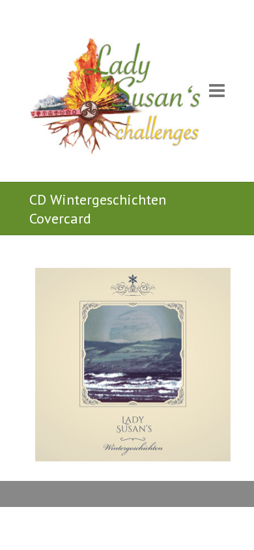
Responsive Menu (217, 91)
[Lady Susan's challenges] (115, 101)
